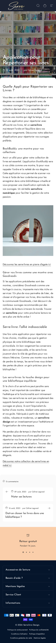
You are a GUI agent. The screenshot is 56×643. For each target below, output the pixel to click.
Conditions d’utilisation (19, 634)
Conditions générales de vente (21, 638)
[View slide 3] (29, 552)
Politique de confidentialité (39, 630)
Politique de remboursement (17, 630)
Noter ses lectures (21, 496)
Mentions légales (40, 638)
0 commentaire (12, 481)
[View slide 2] (26, 552)
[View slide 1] (23, 552)
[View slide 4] (33, 552)
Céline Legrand (35, 70)
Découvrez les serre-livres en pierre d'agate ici (27, 264)
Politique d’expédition (37, 634)
